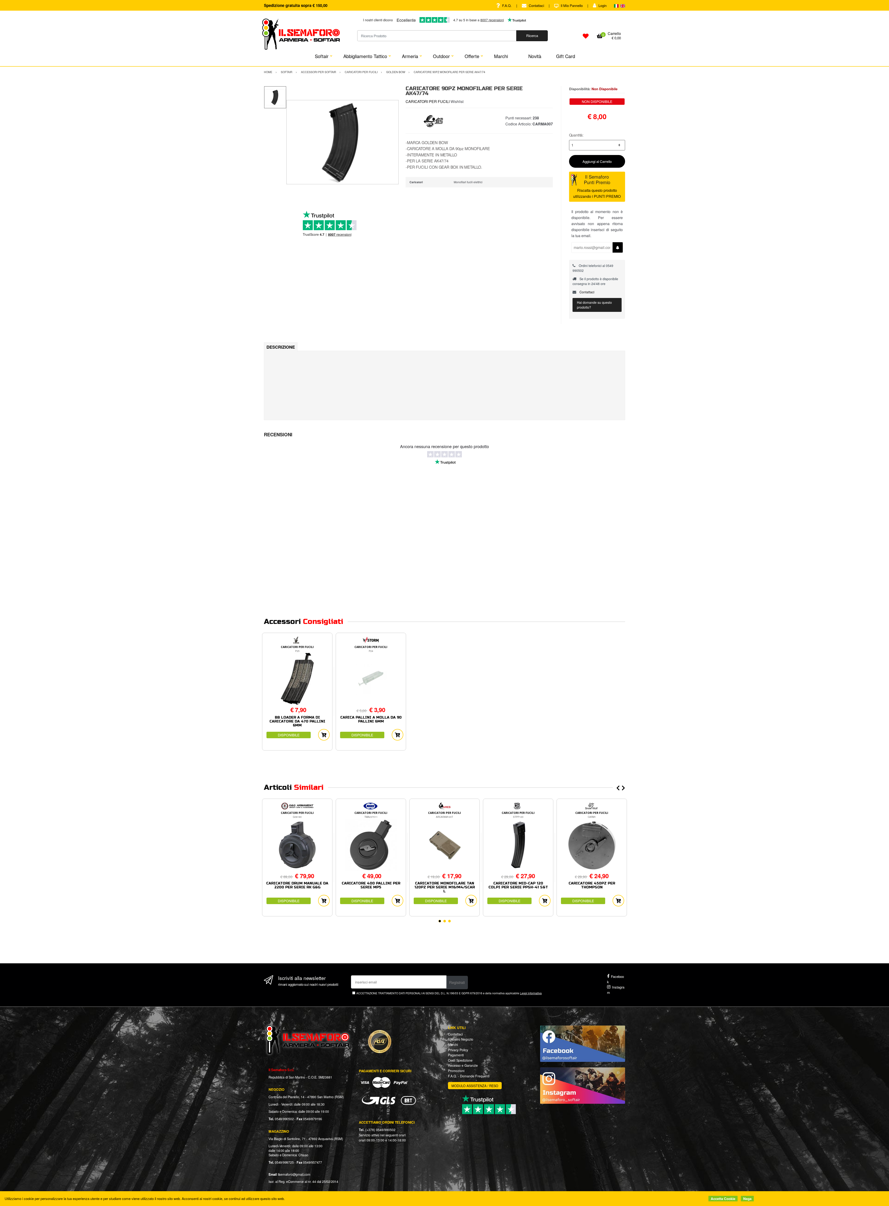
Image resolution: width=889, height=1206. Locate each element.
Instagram (615, 990)
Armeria (410, 56)
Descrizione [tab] (280, 347)
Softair (322, 56)
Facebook (615, 979)
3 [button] (449, 921)
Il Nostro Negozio (460, 1039)
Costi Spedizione (460, 1060)
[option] (342, 142)
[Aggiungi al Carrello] (324, 735)
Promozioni (456, 1070)
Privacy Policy (458, 1050)
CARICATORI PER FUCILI (428, 101)
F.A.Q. (507, 5)
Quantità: (576, 135)
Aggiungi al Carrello (597, 161)
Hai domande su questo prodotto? (594, 305)
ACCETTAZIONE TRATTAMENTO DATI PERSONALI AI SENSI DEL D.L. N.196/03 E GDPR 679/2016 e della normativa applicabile (449, 993)
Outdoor (441, 56)
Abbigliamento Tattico (365, 56)
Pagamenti (456, 1055)
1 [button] (439, 921)
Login (602, 5)
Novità (534, 56)
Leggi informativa (531, 993)
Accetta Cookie (723, 1198)
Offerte (472, 56)
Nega (747, 1198)
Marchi (501, 56)
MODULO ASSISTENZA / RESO (474, 1085)
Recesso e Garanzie (463, 1065)
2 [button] (444, 921)
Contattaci (536, 5)
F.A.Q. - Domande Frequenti (468, 1076)
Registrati (457, 982)
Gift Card (565, 56)
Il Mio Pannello (572, 5)
